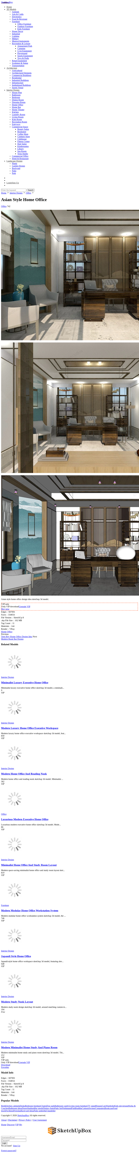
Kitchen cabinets (12, 1106)
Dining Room (18, 100)
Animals (15, 12)
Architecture (12, 68)
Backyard (16, 168)
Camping (21, 48)
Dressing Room (18, 102)
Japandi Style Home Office (16, 956)
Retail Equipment (19, 61)
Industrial (16, 34)
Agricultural (17, 70)
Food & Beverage (19, 19)
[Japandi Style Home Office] (14, 948)
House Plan (17, 92)
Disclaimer (12, 1120)
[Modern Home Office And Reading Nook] (14, 766)
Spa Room (21, 151)
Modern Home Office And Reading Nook (24, 773)
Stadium (30, 1108)
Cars (104, 1106)
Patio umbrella (40, 1111)
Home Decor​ (17, 31)
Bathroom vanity (62, 1106)
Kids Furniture (23, 29)
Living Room (17, 117)
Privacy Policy (25, 1120)
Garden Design (18, 166)
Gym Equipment (24, 51)
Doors (24, 1108)
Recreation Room (19, 122)
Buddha (78, 1108)
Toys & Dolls (23, 58)
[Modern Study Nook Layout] (14, 994)
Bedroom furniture (33, 1106)
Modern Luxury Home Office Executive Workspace (29, 728)
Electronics (16, 16)
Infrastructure (17, 83)
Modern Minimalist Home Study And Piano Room (29, 1047)
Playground (22, 53)
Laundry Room (18, 114)
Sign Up (16, 1146)
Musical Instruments (20, 41)
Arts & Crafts (17, 14)
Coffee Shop (22, 134)
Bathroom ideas (15, 1108)
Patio (14, 171)
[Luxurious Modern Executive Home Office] (14, 812)
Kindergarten (23, 146)
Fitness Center (23, 141)
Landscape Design (14, 161)
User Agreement (40, 1120)
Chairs (43, 1106)
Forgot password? (8, 1150)
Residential (16, 78)
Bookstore (21, 132)
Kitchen (15, 112)
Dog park (50, 1106)
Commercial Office (20, 156)
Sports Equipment (25, 56)
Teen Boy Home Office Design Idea (16, 636)
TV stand (92, 1106)
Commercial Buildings (21, 75)
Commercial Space (20, 127)
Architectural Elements (21, 73)
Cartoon (85, 1108)
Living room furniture (78, 1106)
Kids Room (17, 119)
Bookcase (109, 1108)
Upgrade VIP (24, 606)
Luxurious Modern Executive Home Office (24, 819)
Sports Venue (17, 87)
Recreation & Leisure (21, 43)
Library (20, 149)
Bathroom (16, 95)
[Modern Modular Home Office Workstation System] (14, 903)
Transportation (18, 65)
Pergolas (17, 1111)
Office (4, 206)
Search (30, 190)
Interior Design (13, 90)
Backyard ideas (27, 1111)
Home (9, 7)
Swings (92, 1108)
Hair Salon (22, 144)
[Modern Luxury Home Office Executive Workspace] (14, 720)
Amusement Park (24, 46)
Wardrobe (110, 1106)
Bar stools (38, 1108)
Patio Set (58, 1108)
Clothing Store (23, 136)
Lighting (15, 36)
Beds (3, 1106)
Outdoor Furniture (25, 26)
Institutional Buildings (21, 85)
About (4, 1120)
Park (14, 173)
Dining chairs (48, 1108)
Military (15, 39)
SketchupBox (7, 2)
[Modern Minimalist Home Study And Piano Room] (14, 1040)
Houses (99, 1106)
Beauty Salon (23, 129)
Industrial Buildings (20, 80)
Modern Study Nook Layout (17, 1001)
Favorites (5, 1067)
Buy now (5, 609)
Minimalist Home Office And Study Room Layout (29, 865)
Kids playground (121, 1106)
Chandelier (51, 1111)
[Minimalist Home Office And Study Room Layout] (14, 857)
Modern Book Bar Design (12, 639)
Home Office (17, 105)
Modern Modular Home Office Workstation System (29, 910)
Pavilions (9, 1111)
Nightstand (66, 1108)
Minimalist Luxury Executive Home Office (24, 682)
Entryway (16, 124)
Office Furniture (24, 24)
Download (5, 1065)
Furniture (16, 21)
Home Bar (16, 107)
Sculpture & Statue (20, 63)
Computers (100, 1108)
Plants (14, 163)
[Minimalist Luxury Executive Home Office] (14, 675)
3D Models (11, 9)
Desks (22, 1106)
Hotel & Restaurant (20, 158)
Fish (73, 1108)
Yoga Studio (22, 154)
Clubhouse (22, 139)
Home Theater (18, 109)
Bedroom (16, 97)
